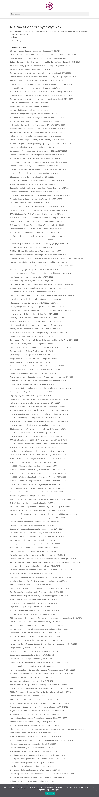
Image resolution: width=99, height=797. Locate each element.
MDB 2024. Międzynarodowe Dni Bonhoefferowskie (30, 466)
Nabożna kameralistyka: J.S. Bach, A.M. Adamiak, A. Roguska (34, 399)
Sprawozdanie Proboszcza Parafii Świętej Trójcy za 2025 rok (34, 151)
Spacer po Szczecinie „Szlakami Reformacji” (27, 655)
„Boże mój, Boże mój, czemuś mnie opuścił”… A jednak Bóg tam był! (37, 295)
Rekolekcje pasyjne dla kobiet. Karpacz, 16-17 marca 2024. (33, 555)
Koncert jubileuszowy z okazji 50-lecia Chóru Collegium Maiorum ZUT (38, 740)
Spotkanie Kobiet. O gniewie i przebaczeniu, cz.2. (30, 232)
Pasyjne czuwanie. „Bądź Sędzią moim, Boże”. (28, 551)
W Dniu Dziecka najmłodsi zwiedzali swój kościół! (29, 714)
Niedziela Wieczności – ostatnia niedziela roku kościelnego (33, 406)
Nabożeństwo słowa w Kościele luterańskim (27, 336)
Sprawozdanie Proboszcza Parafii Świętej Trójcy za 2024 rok (34, 332)
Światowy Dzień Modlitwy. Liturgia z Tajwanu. (28, 781)
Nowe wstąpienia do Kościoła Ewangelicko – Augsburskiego (34, 718)
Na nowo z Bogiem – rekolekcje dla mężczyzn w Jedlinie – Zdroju (36, 143)
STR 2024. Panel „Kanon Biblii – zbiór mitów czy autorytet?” (33, 440)
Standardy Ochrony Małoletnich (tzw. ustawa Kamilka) (31, 492)
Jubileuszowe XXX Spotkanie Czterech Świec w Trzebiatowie (34, 162)
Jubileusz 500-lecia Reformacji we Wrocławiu (28, 666)
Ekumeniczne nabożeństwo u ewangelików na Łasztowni (32, 154)
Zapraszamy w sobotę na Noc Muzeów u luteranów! (31, 733)
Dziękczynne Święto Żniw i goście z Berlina (27, 681)
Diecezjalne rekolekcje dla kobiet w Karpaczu (28, 762)
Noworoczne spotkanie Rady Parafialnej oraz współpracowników (36, 577)
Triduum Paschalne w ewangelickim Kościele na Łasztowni (33, 288)
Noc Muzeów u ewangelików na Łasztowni (27, 277)
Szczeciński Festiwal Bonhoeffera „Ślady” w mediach (31, 532)
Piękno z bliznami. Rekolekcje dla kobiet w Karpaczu (31, 136)
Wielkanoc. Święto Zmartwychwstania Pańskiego (29, 280)
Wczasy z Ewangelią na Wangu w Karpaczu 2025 (29, 269)
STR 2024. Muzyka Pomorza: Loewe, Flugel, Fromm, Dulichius (34, 421)
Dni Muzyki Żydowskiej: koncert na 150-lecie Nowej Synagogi (34, 243)
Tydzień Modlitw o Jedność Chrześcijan (25, 584)
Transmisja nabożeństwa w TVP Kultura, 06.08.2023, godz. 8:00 (35, 703)
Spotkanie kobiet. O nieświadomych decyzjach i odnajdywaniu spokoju (38, 77)
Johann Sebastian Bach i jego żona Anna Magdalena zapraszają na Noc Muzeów (42, 729)
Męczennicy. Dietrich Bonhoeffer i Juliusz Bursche (30, 547)
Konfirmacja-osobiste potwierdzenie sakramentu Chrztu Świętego (36, 91)
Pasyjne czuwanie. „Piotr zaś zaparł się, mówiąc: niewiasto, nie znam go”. (39, 558)
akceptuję (50, 793)
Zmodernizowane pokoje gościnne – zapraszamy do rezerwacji (35, 507)
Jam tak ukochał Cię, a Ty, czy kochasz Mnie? (28, 540)
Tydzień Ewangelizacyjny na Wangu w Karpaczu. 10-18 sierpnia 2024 (37, 499)
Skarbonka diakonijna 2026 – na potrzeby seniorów (30, 147)
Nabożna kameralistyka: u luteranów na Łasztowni (30, 403)
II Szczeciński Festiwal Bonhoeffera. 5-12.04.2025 (29, 303)
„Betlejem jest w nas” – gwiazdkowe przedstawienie (30, 355)
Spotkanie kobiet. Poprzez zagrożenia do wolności (30, 614)
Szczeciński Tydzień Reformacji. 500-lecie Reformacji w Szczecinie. (36, 673)
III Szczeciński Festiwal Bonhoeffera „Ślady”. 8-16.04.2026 (33, 125)
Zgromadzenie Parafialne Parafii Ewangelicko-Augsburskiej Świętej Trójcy (39, 340)
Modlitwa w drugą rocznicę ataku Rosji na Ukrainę (30, 566)
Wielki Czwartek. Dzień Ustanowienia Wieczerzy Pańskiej (32, 755)
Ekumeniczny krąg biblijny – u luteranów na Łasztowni (32, 166)
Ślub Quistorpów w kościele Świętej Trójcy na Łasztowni (32, 592)
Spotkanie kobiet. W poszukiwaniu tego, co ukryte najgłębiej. (34, 596)
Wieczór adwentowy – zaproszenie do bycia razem (30, 369)
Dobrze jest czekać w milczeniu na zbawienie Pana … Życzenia (35, 188)
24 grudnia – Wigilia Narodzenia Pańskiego (27, 177)
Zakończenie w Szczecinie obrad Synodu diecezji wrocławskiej (35, 210)
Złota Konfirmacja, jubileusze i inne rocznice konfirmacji (32, 80)
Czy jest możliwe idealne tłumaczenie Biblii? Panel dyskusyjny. (35, 662)
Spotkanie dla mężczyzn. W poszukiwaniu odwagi (30, 114)
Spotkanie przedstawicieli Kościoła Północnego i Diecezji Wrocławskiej (38, 773)
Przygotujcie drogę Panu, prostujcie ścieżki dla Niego (31, 199)
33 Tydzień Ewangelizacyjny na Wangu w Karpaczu (30, 51)
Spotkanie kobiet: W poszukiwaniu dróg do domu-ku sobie (33, 777)
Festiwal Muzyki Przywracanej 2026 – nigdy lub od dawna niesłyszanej (38, 54)
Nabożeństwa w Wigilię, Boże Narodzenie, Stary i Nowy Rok (34, 373)
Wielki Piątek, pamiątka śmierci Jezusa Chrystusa (29, 751)
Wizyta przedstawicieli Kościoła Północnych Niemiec (31, 736)
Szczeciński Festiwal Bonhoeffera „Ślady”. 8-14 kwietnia (32, 536)
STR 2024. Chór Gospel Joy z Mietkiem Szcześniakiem (31, 436)
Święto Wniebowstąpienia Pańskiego (24, 106)
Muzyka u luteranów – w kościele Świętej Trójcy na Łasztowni (34, 410)
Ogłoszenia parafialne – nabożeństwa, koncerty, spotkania (33, 58)
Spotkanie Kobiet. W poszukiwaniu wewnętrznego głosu (32, 640)
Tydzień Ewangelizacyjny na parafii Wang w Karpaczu (31, 699)
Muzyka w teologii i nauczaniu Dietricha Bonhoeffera (31, 121)
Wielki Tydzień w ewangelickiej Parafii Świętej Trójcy (31, 544)
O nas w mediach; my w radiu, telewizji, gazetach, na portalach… (36, 84)
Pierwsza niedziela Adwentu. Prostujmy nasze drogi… (31, 621)
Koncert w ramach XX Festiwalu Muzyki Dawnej (29, 722)
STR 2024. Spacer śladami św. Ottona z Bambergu (30, 425)
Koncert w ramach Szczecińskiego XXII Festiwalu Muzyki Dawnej (35, 273)
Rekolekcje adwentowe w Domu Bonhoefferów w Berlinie (33, 192)
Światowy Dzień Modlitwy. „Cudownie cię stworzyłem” (31, 321)
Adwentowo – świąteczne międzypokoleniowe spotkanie (32, 180)
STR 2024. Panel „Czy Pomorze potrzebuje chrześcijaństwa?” (34, 444)
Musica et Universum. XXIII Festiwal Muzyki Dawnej (30, 88)
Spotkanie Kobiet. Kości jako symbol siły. (26, 659)
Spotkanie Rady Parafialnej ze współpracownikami (30, 158)
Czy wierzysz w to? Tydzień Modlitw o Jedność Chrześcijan (33, 344)
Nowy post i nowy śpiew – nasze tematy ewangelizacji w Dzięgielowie (38, 66)
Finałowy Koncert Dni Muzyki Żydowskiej (26, 677)
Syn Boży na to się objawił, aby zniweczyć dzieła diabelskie (33, 318)
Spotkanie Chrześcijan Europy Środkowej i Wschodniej (32, 529)
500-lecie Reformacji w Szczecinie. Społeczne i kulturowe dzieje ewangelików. (41, 618)
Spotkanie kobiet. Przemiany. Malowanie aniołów (29, 521)
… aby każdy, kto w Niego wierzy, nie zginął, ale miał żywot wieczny (37, 310)
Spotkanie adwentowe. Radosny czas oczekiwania (30, 610)
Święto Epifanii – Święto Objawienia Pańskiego (28, 358)
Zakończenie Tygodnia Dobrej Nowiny (25, 69)
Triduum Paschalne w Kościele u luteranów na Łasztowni (33, 128)
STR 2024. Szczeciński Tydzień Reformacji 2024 (29, 447)
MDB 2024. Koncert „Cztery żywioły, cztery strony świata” (33, 470)
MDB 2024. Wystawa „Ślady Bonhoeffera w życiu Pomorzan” (34, 477)
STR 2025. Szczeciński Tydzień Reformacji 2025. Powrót (32, 214)
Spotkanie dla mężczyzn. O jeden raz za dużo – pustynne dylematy (37, 99)
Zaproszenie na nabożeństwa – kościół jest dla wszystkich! (33, 254)
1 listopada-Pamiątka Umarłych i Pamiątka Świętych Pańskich (34, 429)
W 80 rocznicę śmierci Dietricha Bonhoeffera (28, 292)
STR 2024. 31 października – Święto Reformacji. (29, 432)
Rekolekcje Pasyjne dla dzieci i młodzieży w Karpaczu (31, 132)
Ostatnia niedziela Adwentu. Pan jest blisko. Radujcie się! (33, 366)
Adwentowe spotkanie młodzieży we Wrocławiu (29, 184)
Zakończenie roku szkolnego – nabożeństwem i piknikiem (33, 510)
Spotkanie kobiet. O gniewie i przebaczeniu (27, 247)
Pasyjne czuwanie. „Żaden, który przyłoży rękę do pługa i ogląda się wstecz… (40, 562)
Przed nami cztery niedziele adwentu (25, 203)
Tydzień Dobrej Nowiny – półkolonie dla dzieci (28, 503)
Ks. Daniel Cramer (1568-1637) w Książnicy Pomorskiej (31, 625)
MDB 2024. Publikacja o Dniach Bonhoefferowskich (30, 462)
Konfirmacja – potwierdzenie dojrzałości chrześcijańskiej (32, 518)
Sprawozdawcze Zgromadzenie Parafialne (26, 573)
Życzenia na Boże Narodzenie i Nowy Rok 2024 (28, 603)
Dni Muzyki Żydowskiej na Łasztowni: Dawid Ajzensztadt (32, 251)
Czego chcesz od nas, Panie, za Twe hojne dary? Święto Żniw (34, 229)
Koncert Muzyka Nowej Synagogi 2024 (25, 495)
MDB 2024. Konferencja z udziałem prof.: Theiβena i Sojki (33, 473)
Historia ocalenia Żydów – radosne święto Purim (29, 314)
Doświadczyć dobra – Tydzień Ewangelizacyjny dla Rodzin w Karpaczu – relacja (41, 258)
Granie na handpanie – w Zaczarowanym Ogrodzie (30, 484)
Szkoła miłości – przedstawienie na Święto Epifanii (30, 173)
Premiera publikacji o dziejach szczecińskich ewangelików (33, 455)
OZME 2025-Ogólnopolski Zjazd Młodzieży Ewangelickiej (32, 221)
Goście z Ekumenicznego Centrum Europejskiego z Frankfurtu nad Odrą (39, 688)
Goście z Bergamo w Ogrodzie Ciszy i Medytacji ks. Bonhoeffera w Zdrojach (40, 62)
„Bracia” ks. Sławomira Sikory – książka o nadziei (29, 525)
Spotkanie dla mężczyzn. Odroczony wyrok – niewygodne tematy (36, 73)
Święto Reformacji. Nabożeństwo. (23, 647)
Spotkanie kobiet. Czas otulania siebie (25, 110)
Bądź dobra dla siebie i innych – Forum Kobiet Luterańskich (34, 236)
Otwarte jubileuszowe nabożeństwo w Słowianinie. (30, 651)
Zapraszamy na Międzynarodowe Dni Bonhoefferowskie (32, 488)
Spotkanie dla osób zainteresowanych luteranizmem (31, 636)
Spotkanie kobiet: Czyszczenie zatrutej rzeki (27, 747)
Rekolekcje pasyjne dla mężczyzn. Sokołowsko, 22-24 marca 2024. (36, 570)
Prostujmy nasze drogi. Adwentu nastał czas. (28, 392)
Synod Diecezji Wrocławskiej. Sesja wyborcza (28, 766)
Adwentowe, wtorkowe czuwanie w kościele (27, 384)
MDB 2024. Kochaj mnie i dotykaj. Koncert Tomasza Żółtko (33, 458)
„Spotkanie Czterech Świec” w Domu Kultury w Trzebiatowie (34, 581)
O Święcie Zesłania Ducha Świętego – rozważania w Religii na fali (36, 95)
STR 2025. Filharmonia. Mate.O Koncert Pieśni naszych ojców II (35, 217)
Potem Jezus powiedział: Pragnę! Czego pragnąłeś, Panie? (33, 306)
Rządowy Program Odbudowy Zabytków (26, 395)
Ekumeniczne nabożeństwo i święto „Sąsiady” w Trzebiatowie (34, 262)
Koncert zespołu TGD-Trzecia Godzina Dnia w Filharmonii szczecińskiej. (38, 644)
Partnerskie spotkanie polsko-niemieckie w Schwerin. (31, 633)
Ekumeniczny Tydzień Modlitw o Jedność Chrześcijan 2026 (33, 169)
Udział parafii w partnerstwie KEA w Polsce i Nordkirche (32, 206)
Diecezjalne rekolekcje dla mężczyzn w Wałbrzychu (30, 770)
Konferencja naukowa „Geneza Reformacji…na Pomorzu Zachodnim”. (37, 670)
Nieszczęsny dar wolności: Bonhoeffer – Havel (28, 744)
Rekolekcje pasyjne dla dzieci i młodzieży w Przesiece (31, 299)
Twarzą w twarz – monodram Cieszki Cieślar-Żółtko (30, 329)
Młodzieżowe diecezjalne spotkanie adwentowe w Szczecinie (34, 381)
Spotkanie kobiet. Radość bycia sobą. (25, 696)
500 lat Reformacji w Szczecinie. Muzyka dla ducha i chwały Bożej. (36, 692)
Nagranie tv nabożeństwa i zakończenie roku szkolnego (32, 710)
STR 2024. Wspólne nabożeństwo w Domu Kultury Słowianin (34, 414)
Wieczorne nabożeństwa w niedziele (24, 103)
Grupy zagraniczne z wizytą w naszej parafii (27, 240)
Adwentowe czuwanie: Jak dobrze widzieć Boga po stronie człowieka (37, 377)
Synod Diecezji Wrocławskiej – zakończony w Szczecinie (32, 451)
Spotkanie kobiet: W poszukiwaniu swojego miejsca (30, 725)
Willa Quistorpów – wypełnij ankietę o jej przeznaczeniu (32, 117)
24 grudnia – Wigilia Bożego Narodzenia (26, 362)
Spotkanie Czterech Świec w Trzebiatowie (26, 351)
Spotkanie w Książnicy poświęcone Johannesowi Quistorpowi (34, 629)
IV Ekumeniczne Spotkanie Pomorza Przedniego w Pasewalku (34, 707)
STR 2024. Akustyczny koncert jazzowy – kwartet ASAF (31, 418)
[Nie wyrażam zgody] (96, 790)
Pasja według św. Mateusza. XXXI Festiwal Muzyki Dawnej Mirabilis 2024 (39, 514)
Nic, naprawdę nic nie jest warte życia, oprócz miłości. (32, 325)
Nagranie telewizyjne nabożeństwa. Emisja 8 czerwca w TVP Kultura (37, 266)
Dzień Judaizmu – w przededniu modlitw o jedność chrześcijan (35, 588)
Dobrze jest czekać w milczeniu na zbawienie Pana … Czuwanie (35, 195)
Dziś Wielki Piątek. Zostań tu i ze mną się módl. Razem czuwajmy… (36, 284)
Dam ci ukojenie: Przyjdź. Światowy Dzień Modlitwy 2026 (32, 140)
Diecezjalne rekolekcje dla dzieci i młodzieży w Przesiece (32, 759)
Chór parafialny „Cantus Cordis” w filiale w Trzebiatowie (32, 225)
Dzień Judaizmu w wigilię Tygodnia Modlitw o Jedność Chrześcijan (36, 347)
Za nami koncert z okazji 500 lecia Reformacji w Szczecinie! (33, 685)
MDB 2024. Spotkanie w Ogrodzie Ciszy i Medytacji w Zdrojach (35, 481)
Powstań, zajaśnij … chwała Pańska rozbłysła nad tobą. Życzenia (35, 388)
